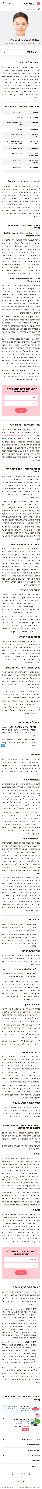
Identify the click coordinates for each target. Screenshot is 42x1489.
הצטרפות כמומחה (20, 1473)
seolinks (4, 1487)
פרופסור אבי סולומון (25, 43)
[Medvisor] (29, 3)
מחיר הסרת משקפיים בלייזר (13, 436)
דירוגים (18, 1426)
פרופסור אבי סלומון (21, 1419)
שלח (21, 410)
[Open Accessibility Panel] (3, 745)
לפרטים (26, 1429)
